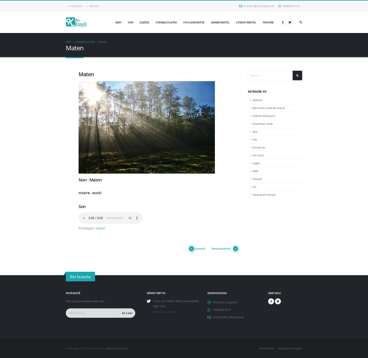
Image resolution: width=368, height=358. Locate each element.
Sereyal (257, 179)
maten (100, 228)
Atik (130, 22)
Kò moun (258, 155)
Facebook (76, 6)
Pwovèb (268, 22)
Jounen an (259, 147)
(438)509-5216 (291, 6)
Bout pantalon (221, 248)
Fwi (255, 139)
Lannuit (200, 248)
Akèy (68, 41)
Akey (118, 22)
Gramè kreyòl (220, 22)
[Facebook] (283, 22)
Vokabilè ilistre (166, 22)
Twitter (94, 6)
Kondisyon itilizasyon (290, 348)
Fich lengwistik (193, 22)
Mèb (255, 171)
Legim (256, 163)
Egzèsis (144, 22)
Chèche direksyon (264, 116)
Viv (254, 187)
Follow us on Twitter (164, 311)
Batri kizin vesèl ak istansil (269, 108)
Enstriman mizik (263, 124)
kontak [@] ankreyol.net (258, 6)
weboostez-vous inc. (117, 348)
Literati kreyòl (246, 22)
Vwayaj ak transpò (264, 195)
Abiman (257, 100)
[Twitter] (290, 22)
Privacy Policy (267, 348)
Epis (255, 132)
